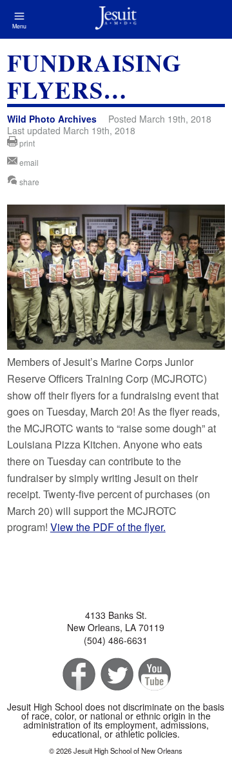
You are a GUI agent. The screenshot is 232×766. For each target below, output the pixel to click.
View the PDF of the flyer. (108, 526)
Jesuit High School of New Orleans (116, 19)
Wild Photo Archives (52, 118)
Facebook (77, 674)
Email (28, 162)
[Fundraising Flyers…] (116, 345)
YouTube (153, 674)
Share (28, 181)
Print (26, 142)
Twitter (115, 674)
